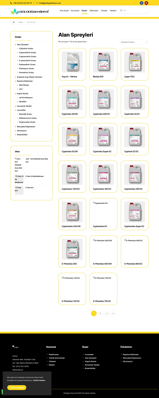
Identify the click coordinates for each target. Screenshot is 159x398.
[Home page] (14, 22)
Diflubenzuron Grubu (28, 118)
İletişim (52, 365)
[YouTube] (146, 3)
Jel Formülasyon (26, 97)
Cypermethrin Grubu (27, 52)
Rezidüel (22, 101)
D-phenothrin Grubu (27, 60)
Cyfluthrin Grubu (26, 48)
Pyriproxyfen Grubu (27, 122)
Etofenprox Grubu (26, 68)
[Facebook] (141, 3)
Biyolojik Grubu (25, 114)
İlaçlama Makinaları (25, 81)
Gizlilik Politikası (39, 380)
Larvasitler (21, 110)
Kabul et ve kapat (16, 387)
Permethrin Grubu (26, 72)
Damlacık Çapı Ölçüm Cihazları (29, 77)
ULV (21, 89)
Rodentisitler (22, 134)
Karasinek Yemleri (24, 106)
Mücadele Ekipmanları (26, 127)
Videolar (52, 361)
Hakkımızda (54, 354)
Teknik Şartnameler (57, 358)
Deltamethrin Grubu (27, 64)
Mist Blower (24, 85)
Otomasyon (22, 130)
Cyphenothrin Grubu (27, 56)
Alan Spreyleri (22, 44)
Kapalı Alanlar (22, 93)
